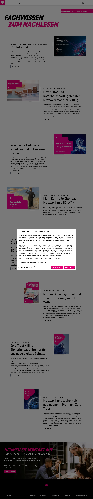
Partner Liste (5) (41, 262)
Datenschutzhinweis (24, 262)
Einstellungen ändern (27, 267)
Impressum (33, 262)
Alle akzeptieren (69, 267)
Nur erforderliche (57, 267)
